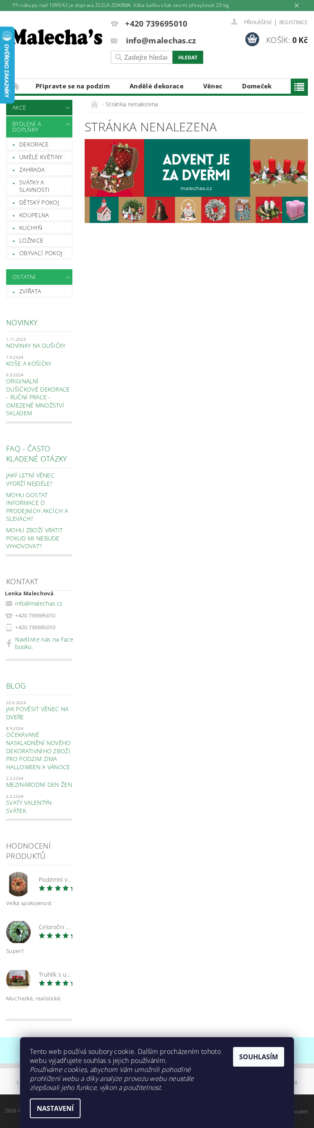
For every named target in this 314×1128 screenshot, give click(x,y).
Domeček (256, 86)
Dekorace (34, 144)
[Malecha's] (56, 38)
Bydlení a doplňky (26, 126)
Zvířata (30, 291)
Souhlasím (258, 1056)
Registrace (293, 22)
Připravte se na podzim (73, 86)
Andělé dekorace (157, 86)
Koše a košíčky (28, 363)
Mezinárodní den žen (39, 784)
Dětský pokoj (39, 202)
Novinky (22, 322)
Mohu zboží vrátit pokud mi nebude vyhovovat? (34, 538)
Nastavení (55, 1108)
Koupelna (34, 215)
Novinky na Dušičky (36, 345)
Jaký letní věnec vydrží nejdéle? (30, 479)
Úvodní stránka (16, 86)
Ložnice (31, 240)
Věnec (213, 86)
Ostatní (24, 277)
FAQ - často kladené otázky (36, 454)
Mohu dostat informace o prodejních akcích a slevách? (37, 507)
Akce (19, 107)
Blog (16, 686)
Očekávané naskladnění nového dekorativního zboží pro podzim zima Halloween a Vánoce (38, 750)
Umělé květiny (40, 157)
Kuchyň (30, 228)
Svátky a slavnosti (34, 186)
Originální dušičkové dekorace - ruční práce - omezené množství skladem (38, 397)
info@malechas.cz (38, 603)
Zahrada (32, 169)
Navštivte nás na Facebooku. (44, 643)
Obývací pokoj (40, 253)
